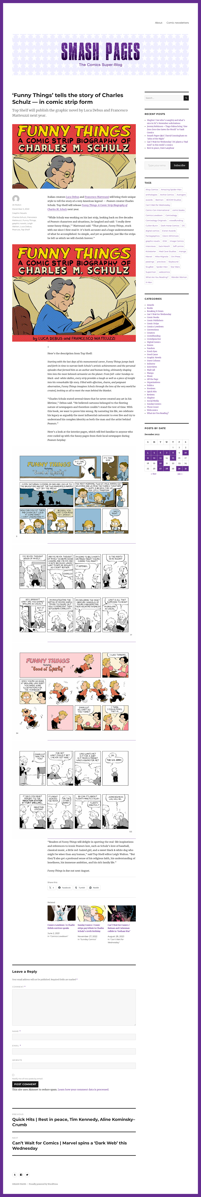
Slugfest (149, 267)
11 (148, 458)
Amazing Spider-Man (171, 189)
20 (160, 463)
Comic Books (153, 317)
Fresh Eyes (152, 351)
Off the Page (152, 379)
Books (150, 308)
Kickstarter (151, 251)
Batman (159, 200)
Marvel (149, 256)
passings (150, 261)
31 (186, 468)
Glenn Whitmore (170, 236)
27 (160, 468)
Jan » (180, 474)
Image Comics (177, 241)
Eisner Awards (169, 231)
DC (183, 225)
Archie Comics (167, 194)
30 (179, 468)
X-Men (149, 282)
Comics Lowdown (154, 215)
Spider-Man (162, 267)
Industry (151, 364)
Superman (151, 272)
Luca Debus (72, 196)
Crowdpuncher (154, 339)
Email (16, 1045)
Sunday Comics (154, 404)
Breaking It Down (155, 311)
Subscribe (179, 165)
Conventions (153, 330)
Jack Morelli (164, 246)
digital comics (152, 231)
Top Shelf (25, 229)
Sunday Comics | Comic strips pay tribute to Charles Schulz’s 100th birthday (91, 928)
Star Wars (175, 267)
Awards (150, 305)
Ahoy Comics (152, 189)
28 (167, 468)
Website (17, 1060)
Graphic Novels (19, 213)
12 (154, 458)
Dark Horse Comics (170, 225)
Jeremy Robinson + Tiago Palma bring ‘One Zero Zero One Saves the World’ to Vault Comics (167, 129)
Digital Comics (154, 342)
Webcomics (152, 410)
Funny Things (29, 220)
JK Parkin (16, 205)
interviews (151, 246)
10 (186, 452)
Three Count (153, 407)
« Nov (153, 474)
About (158, 22)
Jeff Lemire (178, 246)
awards (149, 200)
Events (150, 345)
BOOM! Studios (173, 200)
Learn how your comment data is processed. (83, 1089)
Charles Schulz (19, 217)
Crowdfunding (154, 336)
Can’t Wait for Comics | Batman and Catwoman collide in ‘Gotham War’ (119, 928)
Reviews (151, 394)
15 (173, 458)
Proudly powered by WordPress (43, 1184)
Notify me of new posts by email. (27, 1078)
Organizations (153, 382)
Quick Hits (152, 391)
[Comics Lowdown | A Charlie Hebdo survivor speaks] (62, 913)
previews (161, 261)
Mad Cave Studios (167, 251)
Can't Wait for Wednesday (158, 205)
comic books (178, 210)
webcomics (164, 272)
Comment (19, 987)
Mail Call (151, 370)
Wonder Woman (179, 277)
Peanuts (16, 229)
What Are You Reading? (157, 277)
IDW (165, 241)
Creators (151, 333)
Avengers (181, 194)
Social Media (153, 401)
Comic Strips (153, 323)
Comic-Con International (158, 210)
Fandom (151, 348)
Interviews (152, 367)
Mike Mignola (161, 256)
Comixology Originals (156, 220)
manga (182, 251)
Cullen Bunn (152, 225)
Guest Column (153, 360)
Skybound (173, 261)
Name (16, 1031)
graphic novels (19, 223)
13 (160, 458)
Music (150, 376)
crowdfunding (176, 220)
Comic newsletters (178, 22)
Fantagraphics (153, 236)
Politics (150, 385)
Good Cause (152, 354)
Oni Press (175, 256)
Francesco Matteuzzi (97, 196)
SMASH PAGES (19, 1184)
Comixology (171, 215)
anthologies (151, 194)
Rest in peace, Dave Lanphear (160, 148)
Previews (151, 388)
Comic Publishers (155, 320)
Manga (150, 373)
